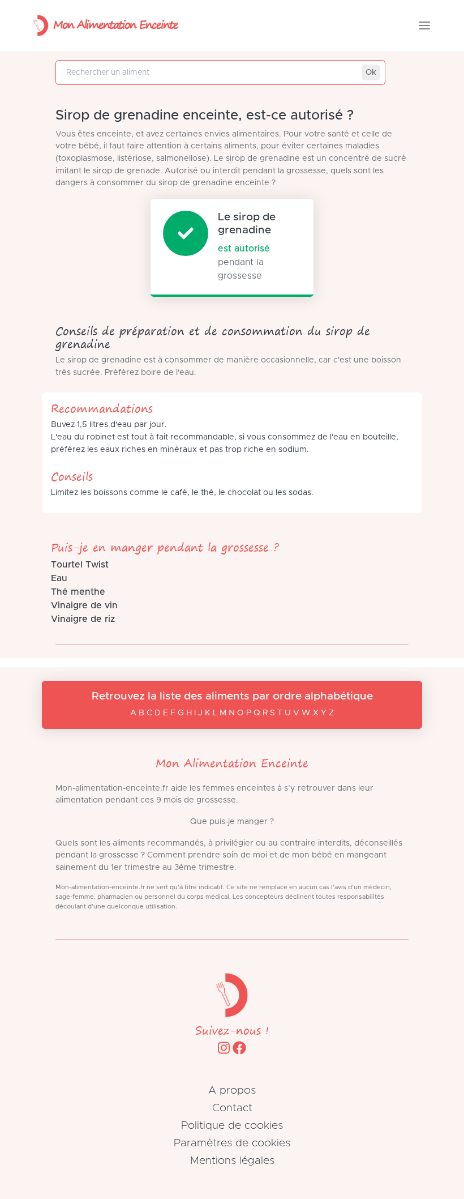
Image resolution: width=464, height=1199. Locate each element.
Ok (371, 72)
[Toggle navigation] (424, 25)
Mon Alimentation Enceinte (115, 24)
